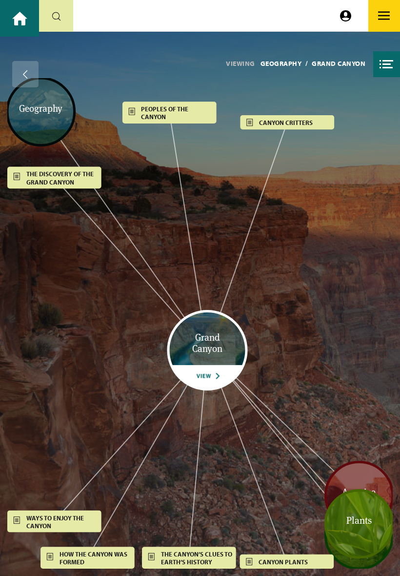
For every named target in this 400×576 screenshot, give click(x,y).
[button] (386, 64)
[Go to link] (19, 18)
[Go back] (25, 74)
